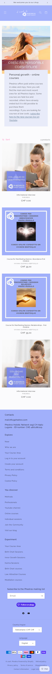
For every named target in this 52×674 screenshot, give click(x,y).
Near (7, 442)
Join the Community (14, 525)
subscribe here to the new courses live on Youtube (24, 116)
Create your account (14, 464)
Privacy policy (12, 665)
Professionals (11, 502)
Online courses (11, 513)
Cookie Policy (11, 481)
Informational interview (26, 195)
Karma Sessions (12, 563)
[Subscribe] (42, 596)
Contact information (21, 669)
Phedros (15, 661)
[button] (5, 12)
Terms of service (27, 665)
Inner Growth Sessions (15, 557)
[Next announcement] (47, 2)
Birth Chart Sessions (14, 552)
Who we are (10, 447)
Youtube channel (12, 508)
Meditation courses (13, 580)
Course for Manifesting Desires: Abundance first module (26, 260)
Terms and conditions (14, 470)
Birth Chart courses (13, 569)
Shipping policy (41, 665)
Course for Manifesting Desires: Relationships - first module (26, 326)
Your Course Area (13, 453)
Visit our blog (11, 530)
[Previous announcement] (4, 2)
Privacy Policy (11, 475)
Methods (9, 497)
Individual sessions (13, 519)
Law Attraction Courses (15, 574)
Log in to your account (15, 458)
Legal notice (36, 669)
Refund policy (41, 661)
